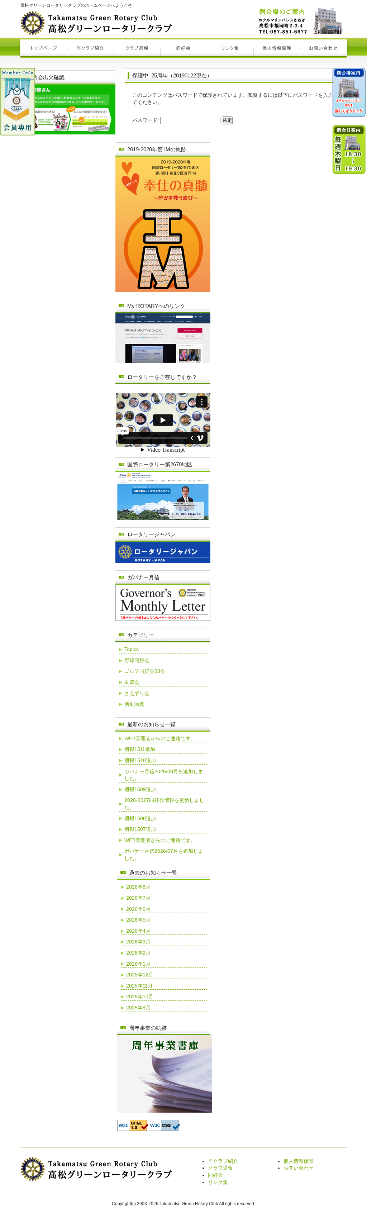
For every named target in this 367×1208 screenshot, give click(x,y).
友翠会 (131, 682)
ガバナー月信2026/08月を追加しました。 (163, 775)
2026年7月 (138, 898)
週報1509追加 (140, 789)
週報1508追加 (140, 818)
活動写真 (134, 704)
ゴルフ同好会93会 (144, 671)
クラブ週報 (220, 1168)
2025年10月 (139, 996)
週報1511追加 (139, 749)
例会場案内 (349, 95)
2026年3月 (138, 942)
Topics (131, 649)
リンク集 (218, 1182)
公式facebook (349, 338)
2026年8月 (138, 887)
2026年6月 (138, 909)
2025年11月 (139, 986)
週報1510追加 (140, 760)
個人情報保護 (298, 1161)
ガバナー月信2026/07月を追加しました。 (163, 854)
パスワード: (146, 120)
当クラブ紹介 (223, 1161)
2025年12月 (139, 975)
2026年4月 (138, 931)
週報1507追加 (140, 829)
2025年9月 (138, 1007)
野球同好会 (136, 660)
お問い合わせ (298, 1168)
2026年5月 (138, 920)
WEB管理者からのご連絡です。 (160, 738)
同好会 (215, 1175)
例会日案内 (349, 195)
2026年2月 (138, 953)
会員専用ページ (17, 101)
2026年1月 (138, 964)
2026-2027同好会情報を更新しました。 (164, 803)
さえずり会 (136, 693)
